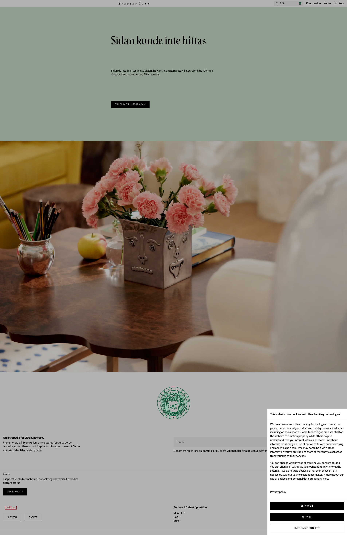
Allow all (307, 506)
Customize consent (307, 528)
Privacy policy (278, 491)
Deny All (307, 517)
